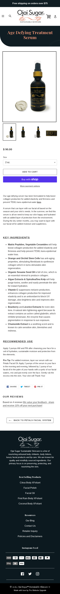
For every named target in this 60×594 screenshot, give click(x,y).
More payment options (30, 186)
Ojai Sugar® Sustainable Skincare (33, 586)
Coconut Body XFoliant (30, 503)
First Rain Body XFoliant (30, 498)
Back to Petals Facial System (32, 420)
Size (5, 157)
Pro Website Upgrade (37, 590)
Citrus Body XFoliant (30, 482)
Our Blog (30, 520)
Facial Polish (30, 488)
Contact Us (30, 526)
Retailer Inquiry (30, 531)
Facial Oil (30, 493)
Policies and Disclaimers (30, 536)
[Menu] (3, 13)
